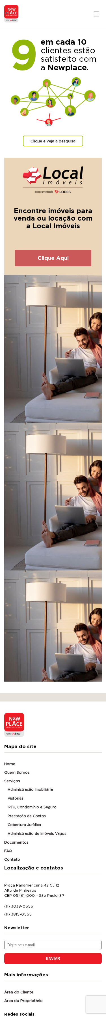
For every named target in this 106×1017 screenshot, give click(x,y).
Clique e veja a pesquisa (53, 141)
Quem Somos (17, 772)
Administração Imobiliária (30, 789)
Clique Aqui (53, 258)
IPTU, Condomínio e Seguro (32, 807)
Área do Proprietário (23, 1000)
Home (9, 763)
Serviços (12, 781)
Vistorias (15, 798)
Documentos (16, 842)
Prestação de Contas (27, 816)
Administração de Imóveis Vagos (37, 833)
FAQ (8, 850)
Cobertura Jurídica (24, 825)
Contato (12, 859)
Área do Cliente (18, 992)
